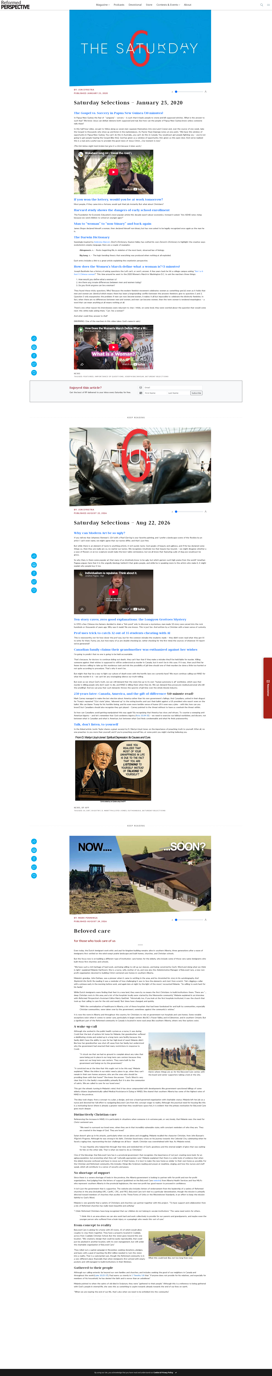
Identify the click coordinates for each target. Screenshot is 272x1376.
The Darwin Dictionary (92, 237)
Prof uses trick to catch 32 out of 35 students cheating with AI (122, 633)
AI (84, 810)
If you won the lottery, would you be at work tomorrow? (118, 199)
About (187, 4)
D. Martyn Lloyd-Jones (114, 810)
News (77, 373)
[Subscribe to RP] (34, 373)
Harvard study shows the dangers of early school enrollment (122, 210)
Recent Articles (107, 1296)
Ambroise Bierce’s (102, 242)
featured (88, 376)
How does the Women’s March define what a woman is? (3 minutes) (127, 266)
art (88, 810)
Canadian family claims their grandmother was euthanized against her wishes (135, 649)
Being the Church (85, 1296)
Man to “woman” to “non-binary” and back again (112, 223)
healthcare (113, 1299)
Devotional (135, 4)
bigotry (96, 810)
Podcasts (119, 4)
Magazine (102, 4)
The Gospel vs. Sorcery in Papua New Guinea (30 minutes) (118, 113)
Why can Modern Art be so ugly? (99, 533)
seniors (143, 1299)
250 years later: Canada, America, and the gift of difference (120, 693)
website (157, 1180)
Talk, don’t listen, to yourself (96, 724)
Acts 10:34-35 (142, 715)
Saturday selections (156, 376)
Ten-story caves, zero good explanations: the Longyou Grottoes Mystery (130, 619)
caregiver (89, 1299)
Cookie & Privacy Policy (163, 1372)
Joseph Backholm (134, 376)
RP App (85, 807)
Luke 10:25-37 (101, 1275)
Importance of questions (109, 376)
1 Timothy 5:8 (138, 1275)
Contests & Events (167, 4)
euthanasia (134, 810)
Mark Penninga (88, 918)
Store (149, 4)
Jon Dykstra (86, 89)
